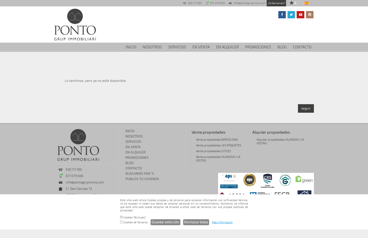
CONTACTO (302, 47)
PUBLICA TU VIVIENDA (142, 179)
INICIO (131, 47)
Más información (222, 222)
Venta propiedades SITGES (213, 151)
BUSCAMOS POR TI (139, 174)
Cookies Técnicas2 (134, 217)
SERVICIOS (177, 47)
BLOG (282, 47)
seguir (306, 108)
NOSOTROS (152, 47)
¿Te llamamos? (276, 3)
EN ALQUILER (227, 47)
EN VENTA (201, 47)
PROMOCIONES (258, 47)
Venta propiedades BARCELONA (217, 139)
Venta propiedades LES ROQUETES (218, 145)
